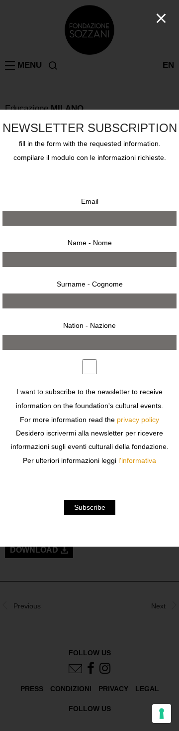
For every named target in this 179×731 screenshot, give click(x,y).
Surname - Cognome (90, 284)
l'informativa (137, 460)
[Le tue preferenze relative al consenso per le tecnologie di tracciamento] (161, 713)
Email (89, 201)
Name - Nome (90, 243)
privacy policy (138, 420)
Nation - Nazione (89, 325)
